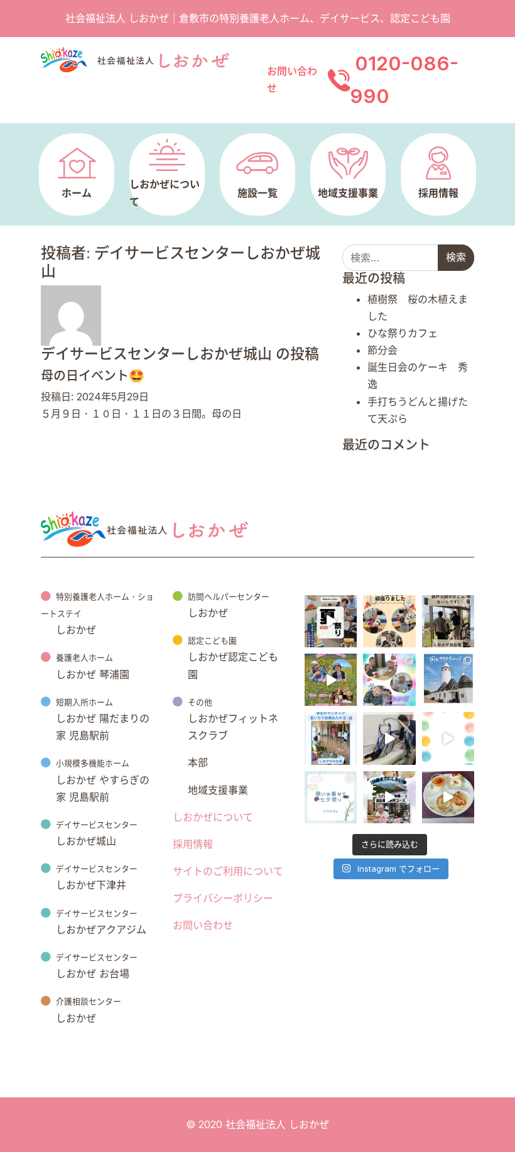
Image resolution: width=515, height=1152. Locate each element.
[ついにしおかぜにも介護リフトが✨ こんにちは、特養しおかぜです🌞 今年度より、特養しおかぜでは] (389, 738)
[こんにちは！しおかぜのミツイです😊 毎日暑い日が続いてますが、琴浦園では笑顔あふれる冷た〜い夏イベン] (389, 680)
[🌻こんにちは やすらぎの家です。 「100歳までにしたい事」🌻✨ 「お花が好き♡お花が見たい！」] (331, 680)
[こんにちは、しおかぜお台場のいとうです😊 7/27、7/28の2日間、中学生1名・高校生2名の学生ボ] (331, 738)
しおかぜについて (213, 817)
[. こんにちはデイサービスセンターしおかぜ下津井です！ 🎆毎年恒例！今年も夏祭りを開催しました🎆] (331, 621)
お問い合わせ (203, 925)
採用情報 (193, 844)
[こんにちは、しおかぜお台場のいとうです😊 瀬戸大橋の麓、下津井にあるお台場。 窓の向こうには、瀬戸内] (448, 621)
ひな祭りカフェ (402, 333)
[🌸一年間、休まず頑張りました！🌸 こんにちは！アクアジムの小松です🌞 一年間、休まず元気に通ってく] (389, 621)
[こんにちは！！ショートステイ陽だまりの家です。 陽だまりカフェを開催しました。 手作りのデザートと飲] (448, 797)
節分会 (382, 350)
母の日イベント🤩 (92, 375)
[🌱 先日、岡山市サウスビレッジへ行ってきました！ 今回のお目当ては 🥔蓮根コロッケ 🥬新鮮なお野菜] (448, 680)
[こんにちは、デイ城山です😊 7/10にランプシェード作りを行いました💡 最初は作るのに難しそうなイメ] (448, 738)
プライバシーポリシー (223, 898)
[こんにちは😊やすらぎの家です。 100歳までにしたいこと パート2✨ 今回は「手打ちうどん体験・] (389, 797)
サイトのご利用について (228, 871)
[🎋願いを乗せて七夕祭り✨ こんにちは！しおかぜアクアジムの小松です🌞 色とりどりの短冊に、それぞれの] (331, 797)
